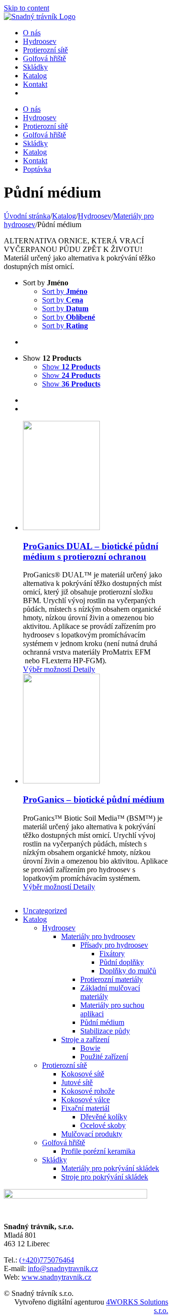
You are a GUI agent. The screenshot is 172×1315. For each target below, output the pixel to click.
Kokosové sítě (82, 1074)
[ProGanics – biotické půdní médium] (95, 729)
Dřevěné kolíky (103, 1117)
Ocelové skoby (103, 1125)
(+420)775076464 (46, 1260)
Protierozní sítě (64, 1065)
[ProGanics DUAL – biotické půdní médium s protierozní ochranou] (95, 476)
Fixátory (112, 954)
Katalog (35, 919)
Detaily (83, 669)
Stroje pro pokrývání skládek (104, 1177)
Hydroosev (58, 928)
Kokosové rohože (88, 1091)
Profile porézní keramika (98, 1151)
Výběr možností (47, 669)
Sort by (64, 291)
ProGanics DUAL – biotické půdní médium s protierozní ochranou (90, 551)
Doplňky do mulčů (127, 971)
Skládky (54, 1160)
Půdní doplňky (121, 962)
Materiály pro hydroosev (98, 936)
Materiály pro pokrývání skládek (110, 1168)
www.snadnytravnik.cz (56, 1277)
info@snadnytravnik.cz (63, 1268)
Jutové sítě (77, 1082)
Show (71, 367)
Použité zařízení (104, 1057)
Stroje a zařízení (85, 1039)
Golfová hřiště (63, 1142)
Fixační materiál (85, 1108)
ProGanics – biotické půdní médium (93, 799)
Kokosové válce (85, 1100)
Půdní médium (102, 1022)
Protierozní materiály (111, 979)
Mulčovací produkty (91, 1134)
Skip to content (26, 8)
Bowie (90, 1048)
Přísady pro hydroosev (114, 945)
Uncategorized (45, 911)
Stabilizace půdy (105, 1031)
